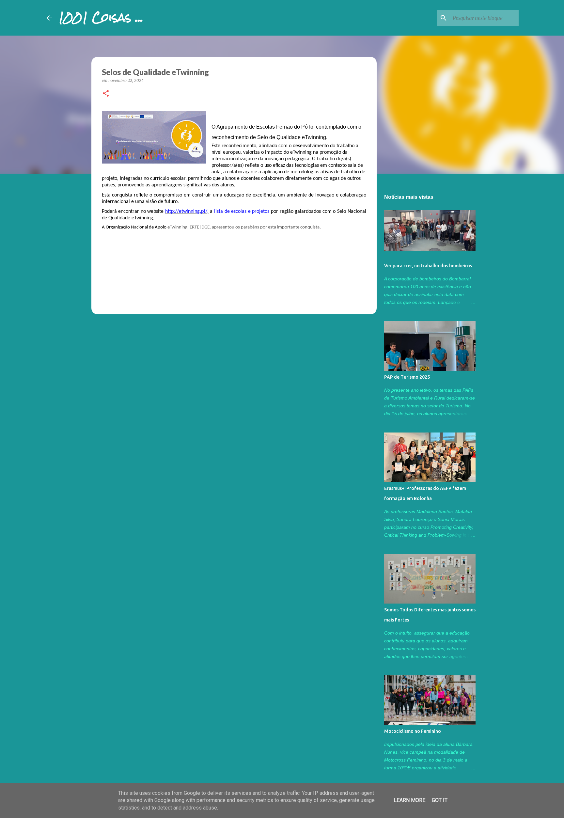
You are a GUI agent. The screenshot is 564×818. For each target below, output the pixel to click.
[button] (106, 93)
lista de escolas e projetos (241, 211)
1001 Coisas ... (100, 17)
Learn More (409, 800)
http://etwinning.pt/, (187, 211)
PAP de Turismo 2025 (407, 377)
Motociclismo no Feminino (412, 731)
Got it (439, 800)
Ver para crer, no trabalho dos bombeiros (428, 265)
